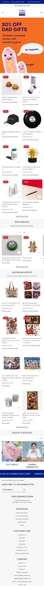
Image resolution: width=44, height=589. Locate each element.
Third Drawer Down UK (22, 575)
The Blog (22, 569)
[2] (22, 71)
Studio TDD (22, 585)
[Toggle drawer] (2, 12)
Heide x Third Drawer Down (22, 581)
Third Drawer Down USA (22, 578)
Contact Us (22, 535)
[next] (23, 232)
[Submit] (24, 489)
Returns (22, 538)
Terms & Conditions (22, 553)
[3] (25, 71)
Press (22, 525)
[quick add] (19, 92)
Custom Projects (22, 516)
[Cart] (41, 12)
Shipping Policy (22, 550)
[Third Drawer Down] (22, 12)
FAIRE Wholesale (22, 513)
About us (22, 563)
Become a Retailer (22, 519)
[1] (19, 71)
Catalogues (22, 522)
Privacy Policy (22, 547)
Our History (22, 566)
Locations (22, 544)
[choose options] (19, 370)
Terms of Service (22, 572)
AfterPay (22, 541)
